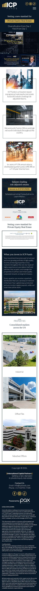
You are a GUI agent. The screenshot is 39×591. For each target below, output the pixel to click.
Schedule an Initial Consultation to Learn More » (19, 195)
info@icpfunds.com (22, 485)
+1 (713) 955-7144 (22, 488)
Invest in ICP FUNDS (19, 189)
